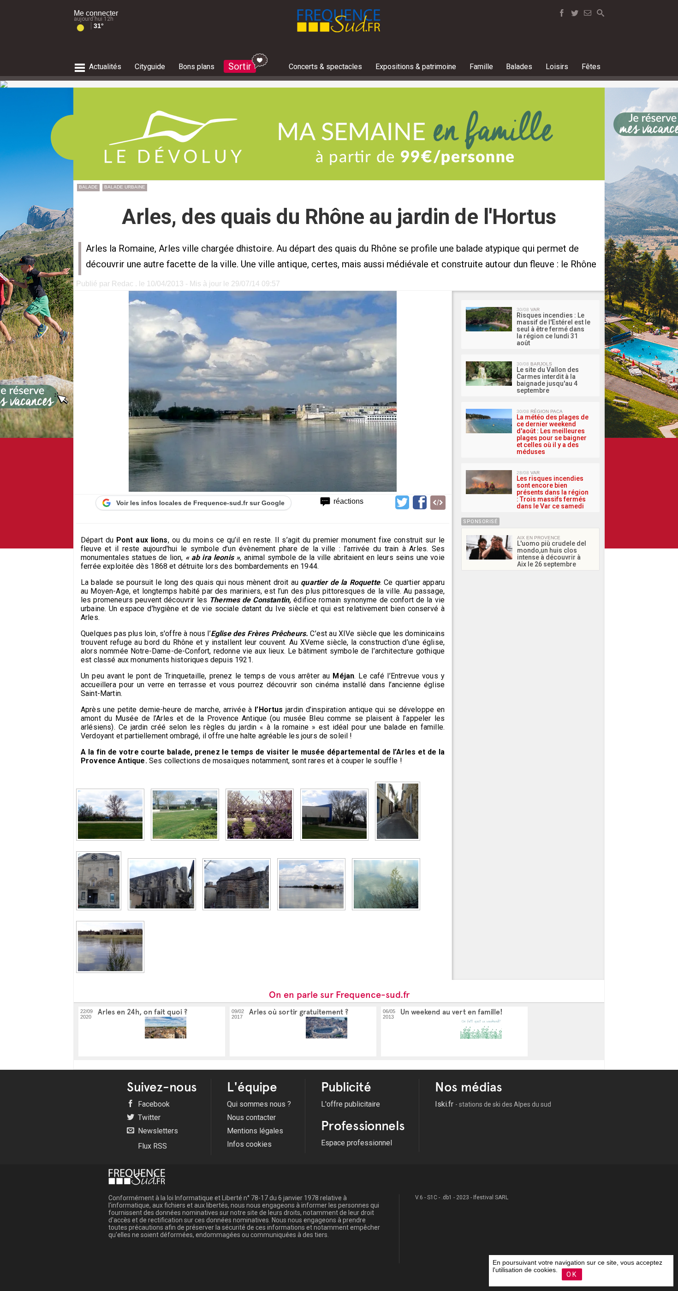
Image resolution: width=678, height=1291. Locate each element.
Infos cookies (249, 1144)
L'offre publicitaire (350, 1104)
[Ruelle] (400, 843)
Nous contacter (251, 1117)
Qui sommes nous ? (259, 1104)
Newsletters (157, 1130)
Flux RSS (151, 1146)
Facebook (153, 1104)
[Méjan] (101, 912)
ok (571, 1274)
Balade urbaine (124, 186)
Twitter (148, 1117)
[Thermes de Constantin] (238, 912)
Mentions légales (255, 1130)
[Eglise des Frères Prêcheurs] (164, 912)
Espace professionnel (356, 1142)
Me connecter (96, 13)
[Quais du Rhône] (313, 912)
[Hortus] (112, 843)
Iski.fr (493, 1104)
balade (88, 186)
